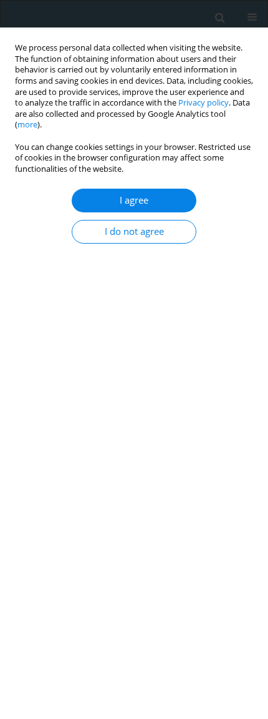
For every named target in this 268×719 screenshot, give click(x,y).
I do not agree (134, 231)
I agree (134, 200)
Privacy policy (203, 102)
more (27, 124)
